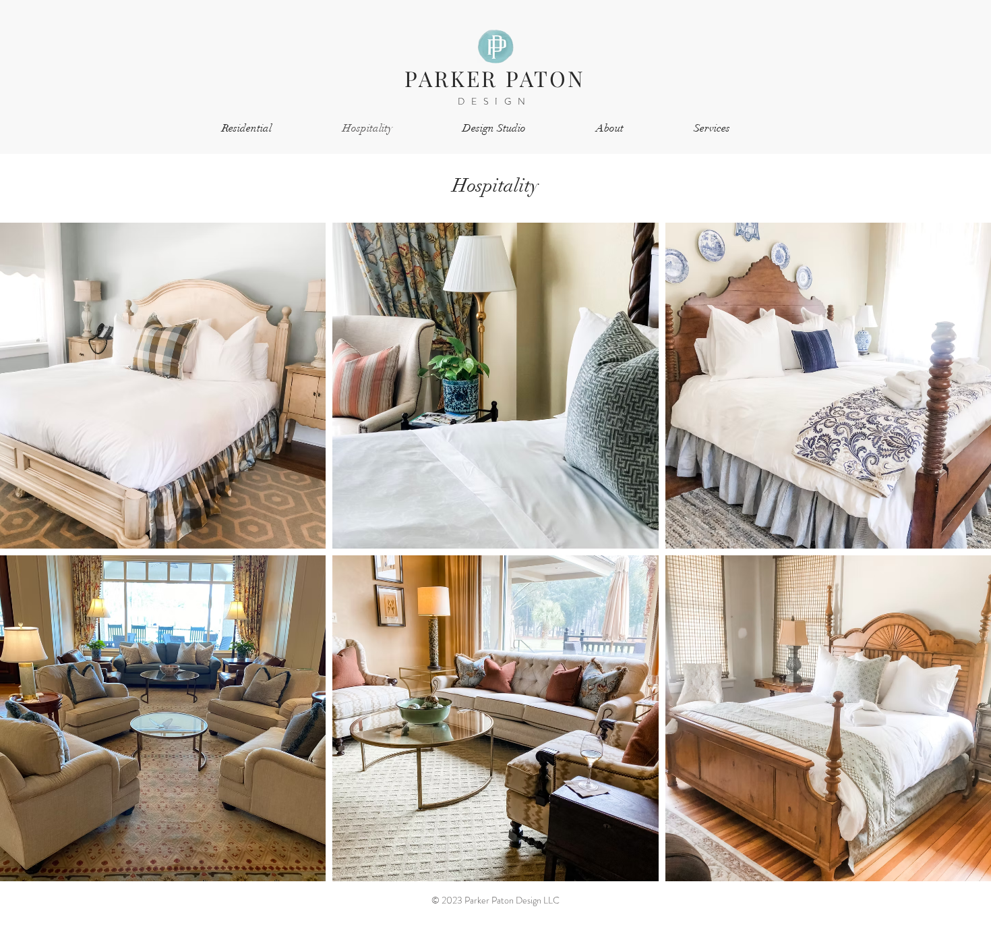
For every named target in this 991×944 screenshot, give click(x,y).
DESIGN (495, 101)
